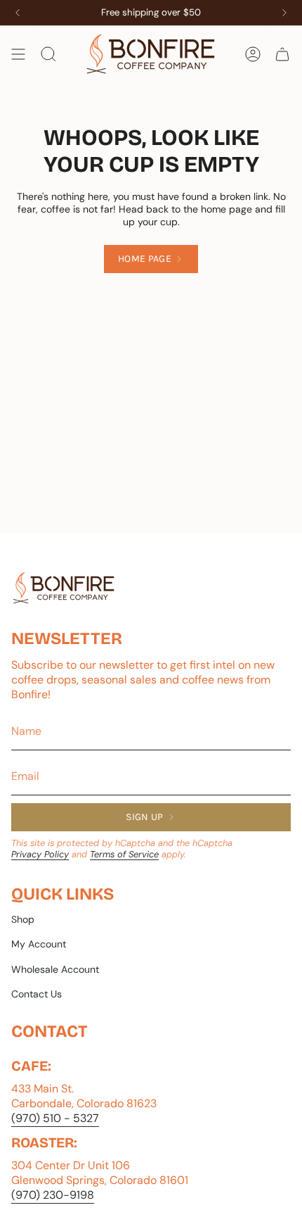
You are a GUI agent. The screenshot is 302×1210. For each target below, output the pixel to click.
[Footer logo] (64, 587)
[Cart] (282, 54)
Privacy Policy (40, 854)
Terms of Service (124, 854)
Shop (22, 919)
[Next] (284, 12)
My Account (38, 944)
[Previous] (17, 12)
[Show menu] (18, 54)
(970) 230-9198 (52, 1194)
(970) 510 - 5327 (55, 1118)
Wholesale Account (55, 969)
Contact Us (36, 994)
